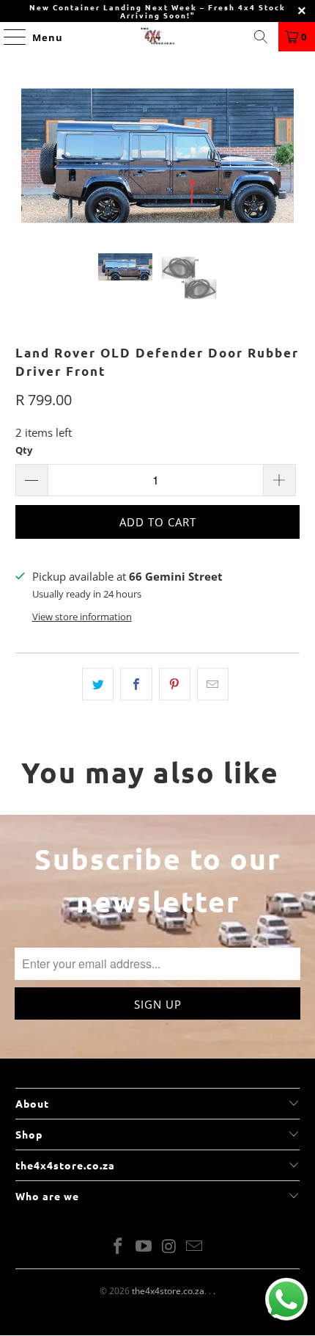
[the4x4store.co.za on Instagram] (170, 1246)
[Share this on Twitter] (98, 684)
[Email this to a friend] (213, 684)
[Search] (261, 36)
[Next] (288, 155)
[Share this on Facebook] (136, 684)
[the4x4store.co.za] (158, 36)
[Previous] (26, 155)
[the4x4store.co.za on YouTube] (144, 1246)
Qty (23, 450)
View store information (82, 616)
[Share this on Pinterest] (174, 684)
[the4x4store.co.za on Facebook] (119, 1246)
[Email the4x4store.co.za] (195, 1246)
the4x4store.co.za (168, 1291)
